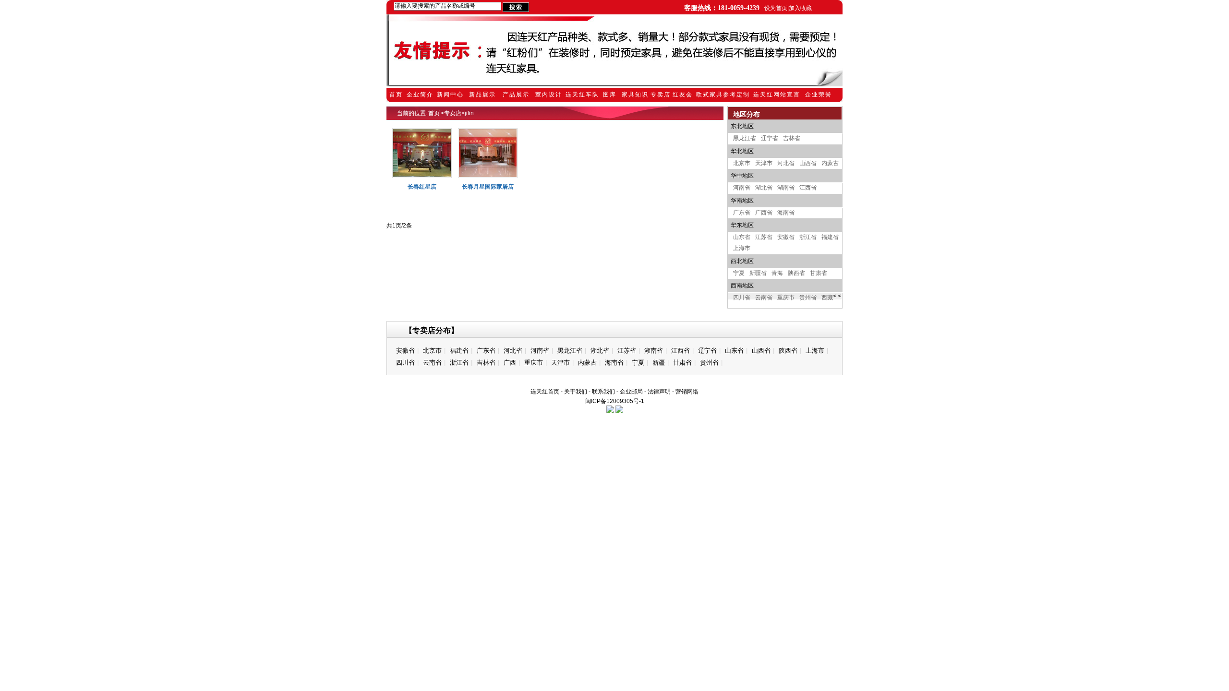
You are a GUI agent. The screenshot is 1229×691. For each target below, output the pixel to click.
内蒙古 (830, 163)
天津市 (763, 163)
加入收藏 (800, 8)
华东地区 (742, 225)
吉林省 (791, 138)
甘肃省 (818, 273)
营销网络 (687, 391)
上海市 (741, 248)
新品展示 (482, 94)
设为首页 (775, 8)
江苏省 (763, 237)
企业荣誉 (818, 94)
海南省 (786, 212)
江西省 (808, 187)
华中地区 (742, 175)
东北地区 (742, 126)
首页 (396, 94)
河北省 (786, 163)
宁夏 (739, 273)
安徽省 (786, 237)
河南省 (741, 187)
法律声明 (659, 391)
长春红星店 (422, 186)
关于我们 (575, 391)
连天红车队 (582, 94)
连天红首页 (544, 391)
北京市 (741, 163)
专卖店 (661, 94)
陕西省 (796, 273)
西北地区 (742, 261)
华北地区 (742, 151)
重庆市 (786, 297)
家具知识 (635, 94)
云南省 (763, 297)
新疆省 (758, 273)
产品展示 (516, 94)
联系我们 (603, 391)
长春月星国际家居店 (488, 186)
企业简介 (420, 94)
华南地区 (742, 200)
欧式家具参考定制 (723, 94)
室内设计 (548, 94)
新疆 (658, 362)
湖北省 (763, 187)
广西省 (763, 212)
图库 (609, 94)
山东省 (741, 237)
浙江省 (808, 237)
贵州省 (808, 297)
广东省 (741, 212)
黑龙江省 (744, 138)
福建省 (830, 237)
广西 (510, 362)
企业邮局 (631, 391)
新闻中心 (450, 94)
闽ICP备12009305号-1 (614, 401)
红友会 (683, 94)
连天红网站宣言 (776, 94)
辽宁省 (769, 138)
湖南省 (786, 187)
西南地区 (742, 285)
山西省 (808, 163)
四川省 (741, 297)
